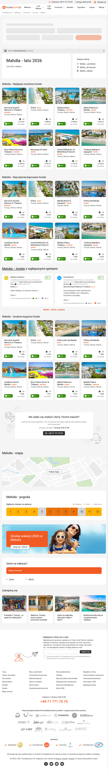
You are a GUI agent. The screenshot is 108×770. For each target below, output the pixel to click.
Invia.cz (58, 759)
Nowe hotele (33, 685)
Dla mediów (6, 678)
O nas (4, 672)
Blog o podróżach (35, 672)
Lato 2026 (49, 7)
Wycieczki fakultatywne (65, 685)
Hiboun (11, 579)
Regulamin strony (89, 672)
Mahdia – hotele (13, 268)
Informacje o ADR (89, 682)
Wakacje (18, 13)
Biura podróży (7, 682)
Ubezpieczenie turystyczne (66, 682)
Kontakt (5, 685)
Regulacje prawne (89, 685)
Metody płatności (35, 678)
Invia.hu (71, 759)
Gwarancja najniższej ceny (38, 688)
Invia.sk (65, 759)
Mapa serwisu (7, 692)
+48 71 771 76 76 (54, 701)
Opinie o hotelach (35, 682)
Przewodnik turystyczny (38, 675)
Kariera (4, 688)
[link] (39, 7)
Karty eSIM (60, 688)
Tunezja (35, 13)
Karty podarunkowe (63, 672)
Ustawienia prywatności (92, 678)
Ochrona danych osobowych (93, 675)
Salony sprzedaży (8, 675)
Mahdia (31, 579)
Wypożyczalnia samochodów (67, 678)
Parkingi (59, 675)
